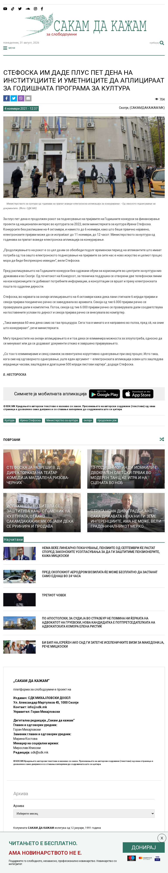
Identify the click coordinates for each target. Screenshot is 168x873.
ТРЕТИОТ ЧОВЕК (54, 595)
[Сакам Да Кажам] (84, 35)
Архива (18, 806)
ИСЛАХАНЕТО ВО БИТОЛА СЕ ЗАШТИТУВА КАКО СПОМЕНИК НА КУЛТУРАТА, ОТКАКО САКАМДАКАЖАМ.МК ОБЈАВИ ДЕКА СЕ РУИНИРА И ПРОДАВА (40, 516)
